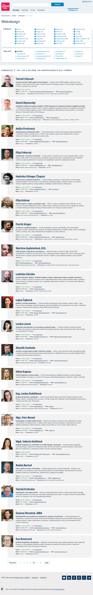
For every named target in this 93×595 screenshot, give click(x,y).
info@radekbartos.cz (40, 478)
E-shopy (19, 41)
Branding (20, 34)
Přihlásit (88, 1)
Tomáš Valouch (25, 78)
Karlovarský (21, 58)
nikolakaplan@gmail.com (41, 382)
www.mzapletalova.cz (45, 263)
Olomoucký (40, 58)
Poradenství (60, 36)
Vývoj (77, 36)
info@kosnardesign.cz (40, 213)
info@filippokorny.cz (39, 165)
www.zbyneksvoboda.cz (61, 360)
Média (38, 43)
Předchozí (12, 563)
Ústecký (78, 51)
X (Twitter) (84, 578)
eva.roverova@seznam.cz (41, 551)
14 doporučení (38, 115)
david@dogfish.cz (39, 117)
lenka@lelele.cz (38, 406)
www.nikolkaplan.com (60, 382)
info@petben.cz (38, 430)
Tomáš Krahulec (25, 489)
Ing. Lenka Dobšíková (28, 393)
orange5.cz (55, 189)
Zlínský (77, 56)
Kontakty (41, 10)
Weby (77, 41)
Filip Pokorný (23, 152)
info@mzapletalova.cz (26, 263)
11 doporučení (38, 334)
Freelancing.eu (3, 589)
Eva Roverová (24, 538)
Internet (38, 34)
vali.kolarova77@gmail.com (42, 454)
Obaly (58, 29)
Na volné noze (5, 15)
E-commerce (21, 39)
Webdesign (21, 15)
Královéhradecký (41, 51)
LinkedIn (69, 578)
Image (38, 31)
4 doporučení (38, 476)
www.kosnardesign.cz (59, 213)
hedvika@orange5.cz (40, 189)
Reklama (59, 41)
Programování (60, 39)
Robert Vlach (19, 577)
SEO (57, 43)
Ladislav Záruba (25, 274)
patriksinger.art (60, 237)
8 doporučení (38, 187)
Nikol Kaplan (23, 371)
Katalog (16, 10)
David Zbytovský (25, 102)
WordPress (79, 43)
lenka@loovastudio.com (41, 336)
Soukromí (35, 577)
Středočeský (60, 58)
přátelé (27, 577)
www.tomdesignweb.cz (66, 91)
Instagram (79, 578)
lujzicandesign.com (61, 313)
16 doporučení (38, 163)
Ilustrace (39, 29)
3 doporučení (38, 261)
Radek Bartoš (24, 465)
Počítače (59, 34)
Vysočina (78, 54)
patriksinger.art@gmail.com (42, 237)
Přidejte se (73, 10)
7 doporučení (38, 139)
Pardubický (59, 51)
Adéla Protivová (25, 128)
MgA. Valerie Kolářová (29, 441)
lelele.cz (51, 406)
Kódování (39, 36)
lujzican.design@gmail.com (42, 313)
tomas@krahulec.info (40, 502)
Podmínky (43, 577)
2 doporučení (38, 525)
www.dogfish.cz (54, 117)
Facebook (74, 578)
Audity (19, 31)
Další (46, 563)
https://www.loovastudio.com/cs (63, 336)
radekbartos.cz (56, 478)
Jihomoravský (21, 56)
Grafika (19, 43)
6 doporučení (38, 235)
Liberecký (39, 54)
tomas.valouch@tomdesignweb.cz (44, 91)
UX (76, 34)
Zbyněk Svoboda (25, 347)
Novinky (25, 10)
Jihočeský (20, 54)
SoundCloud (89, 578)
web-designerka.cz (60, 528)
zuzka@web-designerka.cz (41, 528)
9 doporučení (38, 428)
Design (19, 36)
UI (76, 31)
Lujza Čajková (24, 300)
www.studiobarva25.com (63, 454)
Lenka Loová (23, 323)
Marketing (39, 41)
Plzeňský (59, 54)
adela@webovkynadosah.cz (42, 141)
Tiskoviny (78, 29)
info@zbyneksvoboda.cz (41, 360)
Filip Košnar (23, 200)
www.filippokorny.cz (57, 165)
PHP (57, 31)
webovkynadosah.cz (62, 141)
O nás (33, 10)
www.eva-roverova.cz (61, 551)
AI (17, 29)
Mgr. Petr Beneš (25, 417)
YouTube (64, 578)
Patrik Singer (23, 224)
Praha (58, 56)
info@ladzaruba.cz (39, 289)
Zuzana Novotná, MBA (29, 513)
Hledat (57, 4)
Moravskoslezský (41, 56)
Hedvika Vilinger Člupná (30, 176)
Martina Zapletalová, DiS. (31, 248)
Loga (38, 39)
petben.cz (52, 430)
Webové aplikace (81, 39)
